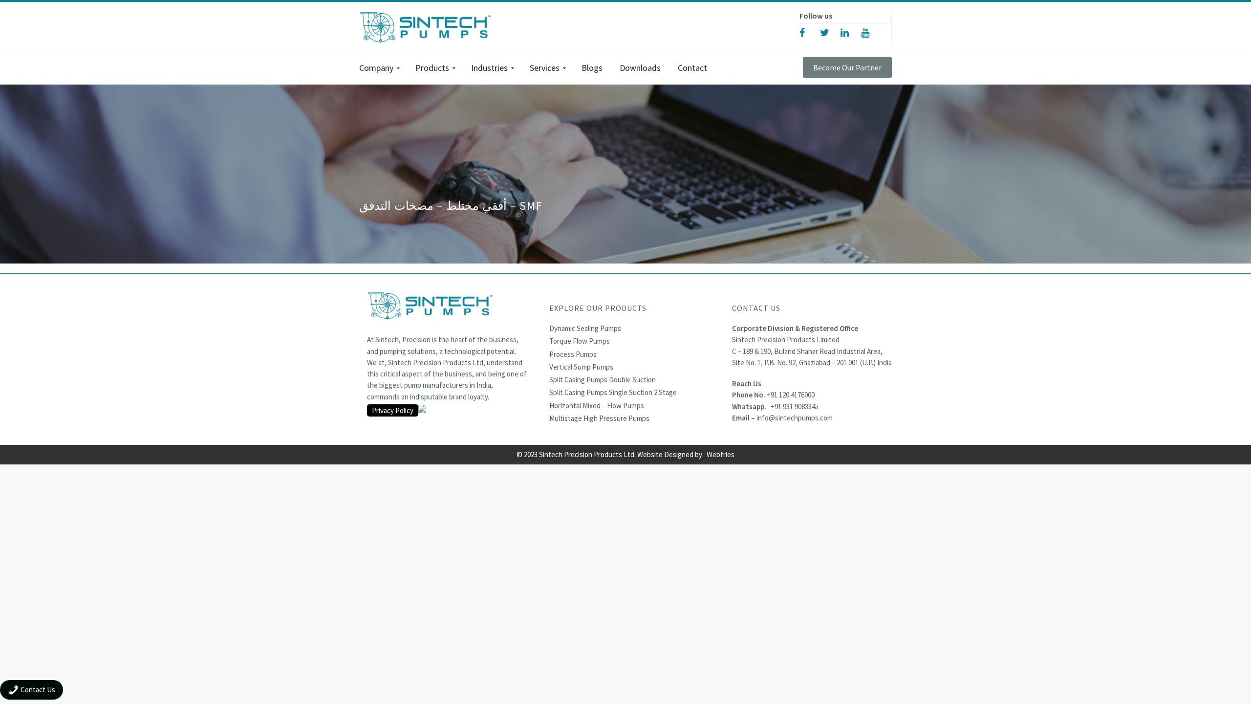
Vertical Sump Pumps (581, 367)
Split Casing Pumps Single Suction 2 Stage (613, 392)
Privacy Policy (392, 410)
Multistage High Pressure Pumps (599, 418)
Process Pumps (573, 354)
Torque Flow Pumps (579, 341)
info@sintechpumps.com (794, 417)
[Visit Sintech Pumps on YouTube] (871, 32)
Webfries (720, 454)
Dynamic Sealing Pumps (585, 328)
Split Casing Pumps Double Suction (602, 379)
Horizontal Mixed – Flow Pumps (596, 405)
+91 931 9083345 (795, 406)
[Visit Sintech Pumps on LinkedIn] (851, 32)
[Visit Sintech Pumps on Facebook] (809, 32)
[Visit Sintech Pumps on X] (830, 32)
